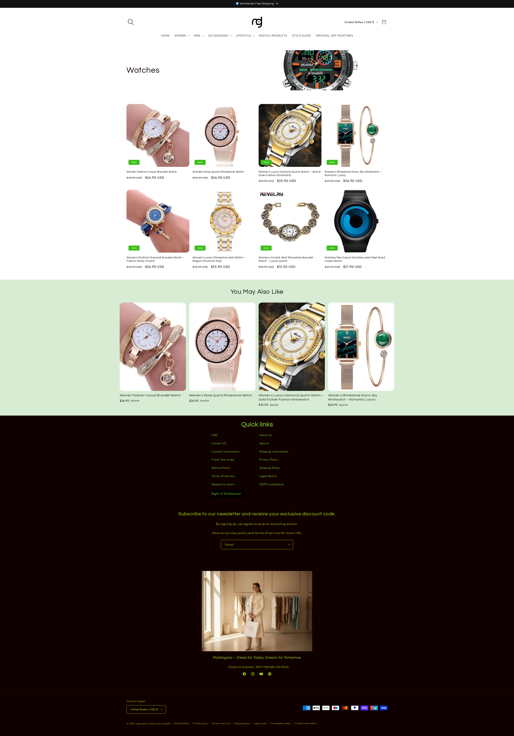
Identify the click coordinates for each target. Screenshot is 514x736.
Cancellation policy (280, 723)
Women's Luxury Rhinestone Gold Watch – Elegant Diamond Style (219, 259)
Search (264, 443)
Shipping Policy (269, 468)
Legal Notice (268, 476)
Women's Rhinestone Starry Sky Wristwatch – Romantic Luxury (353, 173)
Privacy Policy (268, 459)
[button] (130, 22)
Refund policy (181, 723)
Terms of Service (223, 476)
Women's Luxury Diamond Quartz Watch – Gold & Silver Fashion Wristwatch (290, 173)
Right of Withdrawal (226, 493)
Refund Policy (221, 468)
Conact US (219, 443)
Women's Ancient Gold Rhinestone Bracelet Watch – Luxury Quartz (286, 259)
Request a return (223, 484)
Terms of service (221, 723)
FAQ (214, 435)
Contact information (226, 451)
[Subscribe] (288, 544)
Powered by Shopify (160, 723)
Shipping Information (274, 451)
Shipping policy (242, 723)
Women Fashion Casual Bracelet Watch (151, 171)
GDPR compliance (271, 484)
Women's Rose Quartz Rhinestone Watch (218, 171)
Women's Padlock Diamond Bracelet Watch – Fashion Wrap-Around (155, 259)
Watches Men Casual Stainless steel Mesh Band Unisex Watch (355, 259)
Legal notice (260, 723)
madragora (142, 723)
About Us (265, 435)
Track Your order (223, 459)
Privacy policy (200, 723)
